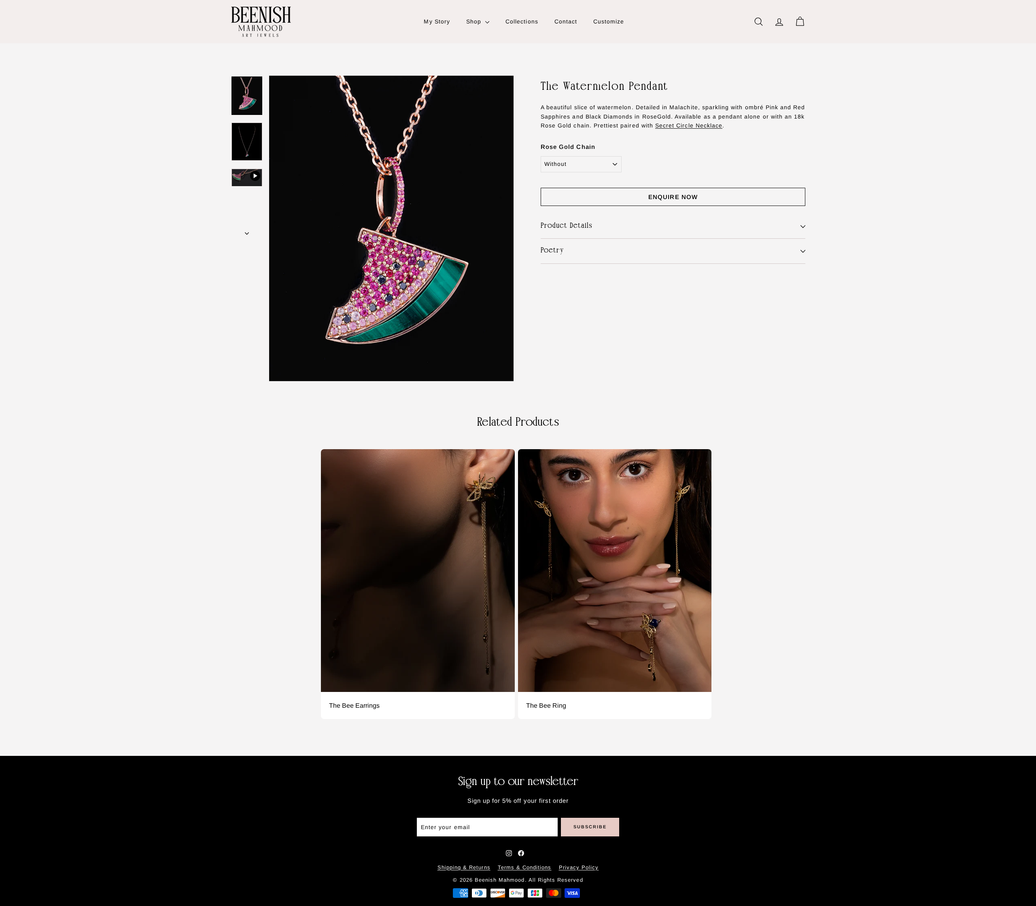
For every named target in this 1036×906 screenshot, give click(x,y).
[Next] (247, 230)
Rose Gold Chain (568, 147)
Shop (474, 21)
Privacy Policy (579, 867)
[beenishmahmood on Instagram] (509, 853)
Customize (608, 21)
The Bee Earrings (354, 705)
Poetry (552, 251)
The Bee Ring (546, 705)
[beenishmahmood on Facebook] (521, 853)
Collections (521, 21)
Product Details (566, 226)
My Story (437, 21)
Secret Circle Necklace (688, 125)
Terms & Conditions (525, 867)
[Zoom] (391, 228)
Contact (565, 21)
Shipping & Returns (463, 867)
